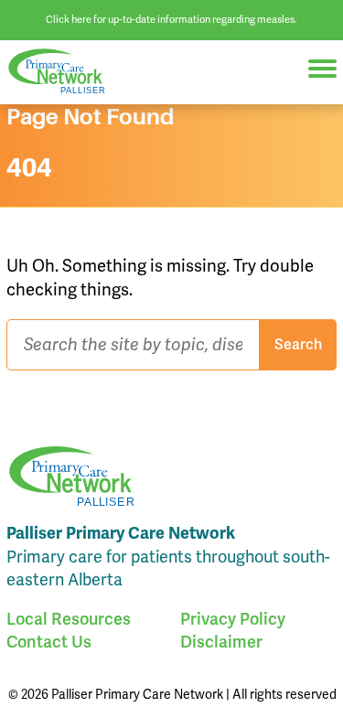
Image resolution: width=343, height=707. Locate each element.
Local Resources (68, 618)
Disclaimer (221, 641)
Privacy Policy (232, 618)
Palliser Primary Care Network (64, 72)
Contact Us (48, 641)
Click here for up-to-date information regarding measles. (171, 19)
